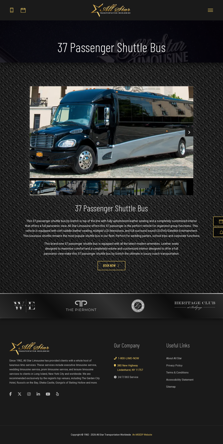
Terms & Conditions (177, 372)
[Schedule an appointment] (23, 10)
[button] (43, 188)
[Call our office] (11, 10)
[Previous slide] (34, 132)
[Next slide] (189, 132)
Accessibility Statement (179, 379)
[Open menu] (210, 10)
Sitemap (171, 386)
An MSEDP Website (142, 434)
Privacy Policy (174, 365)
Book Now (109, 265)
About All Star (174, 358)
